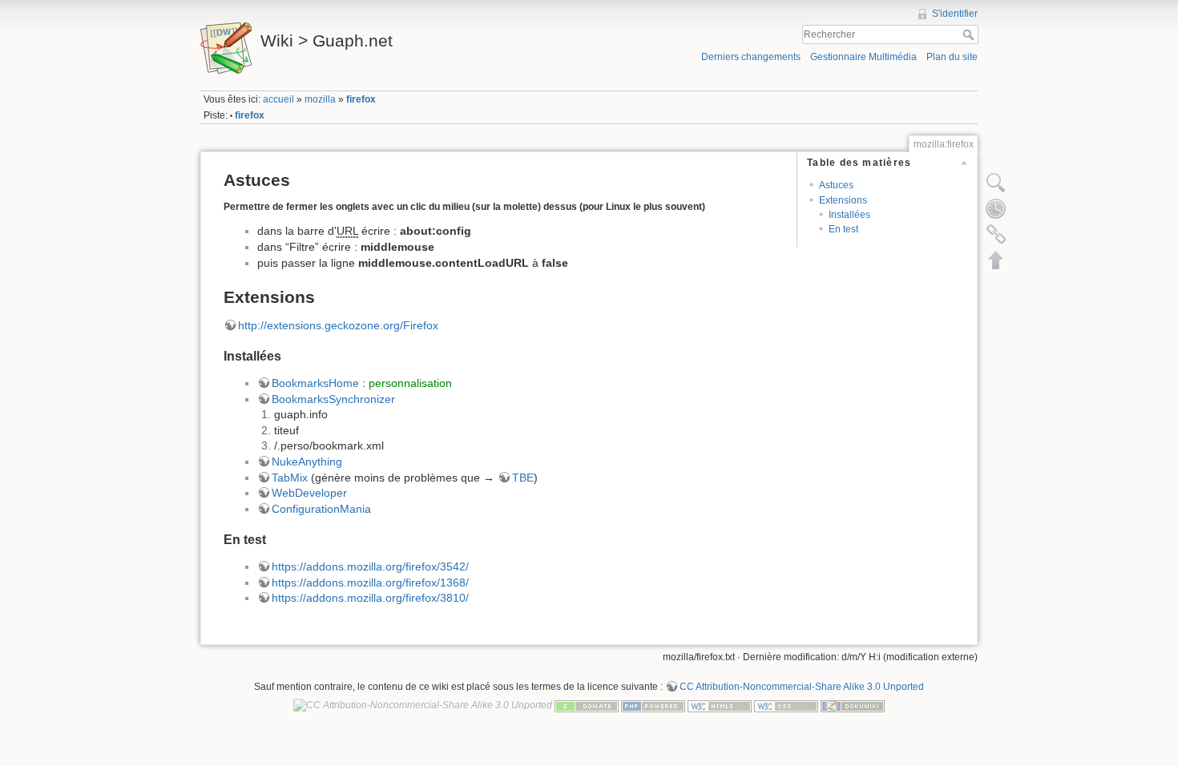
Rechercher (970, 34)
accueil (278, 99)
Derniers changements (751, 56)
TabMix (290, 477)
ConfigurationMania (321, 508)
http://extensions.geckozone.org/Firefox (338, 325)
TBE (523, 477)
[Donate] (587, 705)
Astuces (836, 185)
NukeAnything (307, 461)
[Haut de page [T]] (996, 259)
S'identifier (955, 13)
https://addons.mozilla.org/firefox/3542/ (370, 566)
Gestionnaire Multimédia (863, 56)
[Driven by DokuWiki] (853, 705)
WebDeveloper (309, 492)
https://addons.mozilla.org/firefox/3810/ (370, 597)
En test (843, 229)
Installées (849, 214)
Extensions (843, 200)
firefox (361, 99)
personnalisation (410, 383)
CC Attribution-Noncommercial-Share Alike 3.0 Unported (802, 686)
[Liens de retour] (996, 234)
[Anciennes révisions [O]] (996, 208)
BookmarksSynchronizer (333, 399)
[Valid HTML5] (720, 705)
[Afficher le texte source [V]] (996, 183)
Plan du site (952, 56)
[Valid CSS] (786, 705)
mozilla (320, 99)
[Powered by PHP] (653, 705)
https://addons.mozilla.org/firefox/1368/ (370, 582)
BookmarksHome (315, 383)
